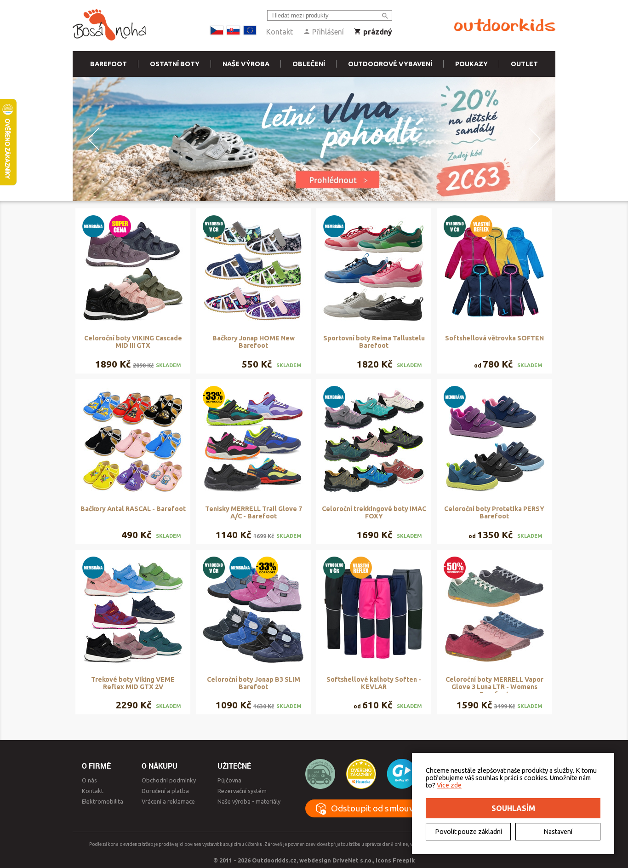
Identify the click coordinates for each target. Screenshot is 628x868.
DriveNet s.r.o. (352, 860)
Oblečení (308, 64)
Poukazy (471, 64)
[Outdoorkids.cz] (504, 25)
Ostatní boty (175, 64)
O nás (89, 780)
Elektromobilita (102, 801)
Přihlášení (327, 32)
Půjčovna (229, 780)
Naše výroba (246, 64)
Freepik (404, 860)
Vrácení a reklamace (168, 801)
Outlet (524, 64)
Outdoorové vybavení (390, 64)
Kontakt (279, 32)
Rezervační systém (242, 791)
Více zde (449, 785)
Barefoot (108, 64)
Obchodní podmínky (169, 780)
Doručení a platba (165, 791)
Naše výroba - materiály (248, 801)
